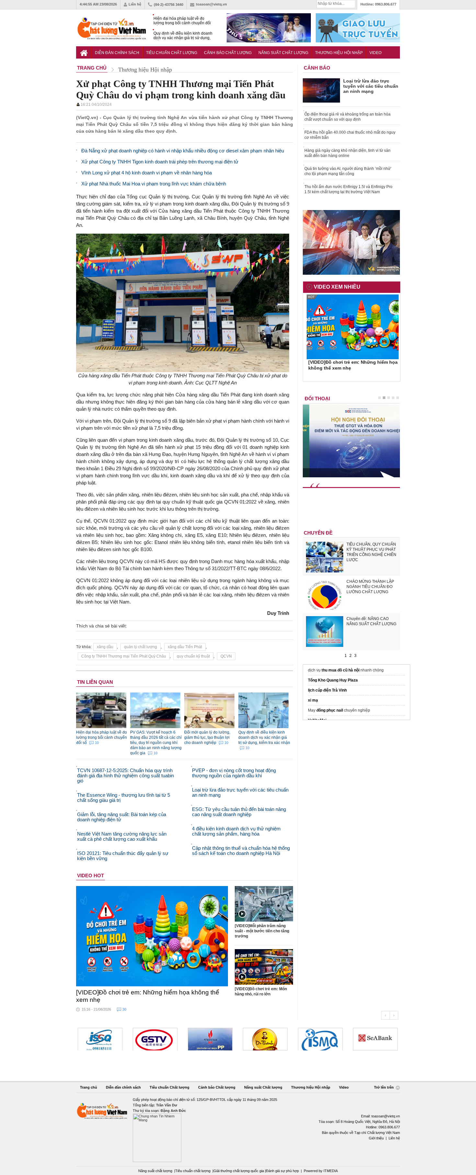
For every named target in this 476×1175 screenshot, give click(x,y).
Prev (385, 1015)
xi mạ (313, 700)
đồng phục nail (329, 710)
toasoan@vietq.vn (211, 4)
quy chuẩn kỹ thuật (193, 656)
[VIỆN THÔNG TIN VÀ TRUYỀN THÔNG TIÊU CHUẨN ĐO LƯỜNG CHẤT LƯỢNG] (265, 1039)
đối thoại (317, 398)
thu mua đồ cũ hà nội (340, 670)
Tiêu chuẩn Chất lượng (171, 52)
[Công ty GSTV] (100, 1039)
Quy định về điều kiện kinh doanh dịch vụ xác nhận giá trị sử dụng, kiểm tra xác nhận (182, 35)
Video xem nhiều (337, 287)
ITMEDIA (330, 1171)
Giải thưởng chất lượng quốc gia (239, 1171)
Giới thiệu (376, 1138)
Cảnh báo (317, 68)
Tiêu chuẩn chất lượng (192, 1171)
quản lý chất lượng (140, 647)
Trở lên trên (384, 1088)
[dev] (155, 1039)
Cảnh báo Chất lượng (228, 52)
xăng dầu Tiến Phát (185, 647)
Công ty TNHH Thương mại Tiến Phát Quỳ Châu (123, 656)
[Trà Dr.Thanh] (210, 1039)
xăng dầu (105, 647)
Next (394, 1015)
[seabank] (320, 1039)
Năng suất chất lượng (155, 1171)
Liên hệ (135, 4)
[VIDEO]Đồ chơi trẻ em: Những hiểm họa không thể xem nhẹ (147, 996)
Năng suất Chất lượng (283, 52)
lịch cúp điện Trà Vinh (327, 690)
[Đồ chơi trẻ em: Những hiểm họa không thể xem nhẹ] (152, 936)
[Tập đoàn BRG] (375, 1039)
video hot (90, 875)
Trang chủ (88, 1087)
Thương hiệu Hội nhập (339, 52)
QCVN (226, 656)
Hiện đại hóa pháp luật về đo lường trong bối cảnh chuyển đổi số (182, 21)
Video (375, 52)
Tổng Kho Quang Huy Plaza (333, 680)
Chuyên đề (318, 533)
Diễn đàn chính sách (117, 52)
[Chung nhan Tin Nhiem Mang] (238, 1129)
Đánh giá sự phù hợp (282, 1171)
